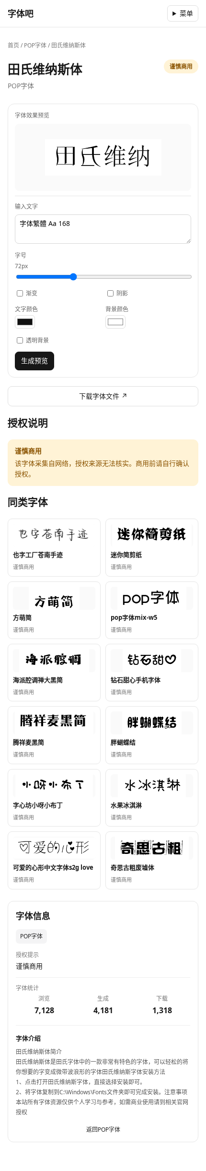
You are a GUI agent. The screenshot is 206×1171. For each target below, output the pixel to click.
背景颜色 (116, 309)
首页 (13, 45)
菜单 (186, 13)
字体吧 (21, 13)
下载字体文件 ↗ (103, 396)
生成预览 (34, 360)
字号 (21, 260)
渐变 (31, 293)
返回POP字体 (103, 1129)
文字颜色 (26, 309)
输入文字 (26, 206)
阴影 (122, 293)
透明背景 (37, 340)
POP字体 (35, 45)
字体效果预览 (32, 115)
